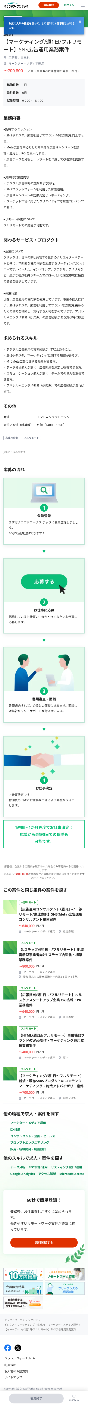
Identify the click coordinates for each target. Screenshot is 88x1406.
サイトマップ (13, 1377)
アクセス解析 (47, 1174)
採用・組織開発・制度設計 (28, 1149)
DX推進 (15, 1129)
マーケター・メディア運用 (28, 1123)
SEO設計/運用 (38, 1167)
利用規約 (10, 1365)
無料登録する (44, 1242)
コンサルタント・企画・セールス (32, 1136)
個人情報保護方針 (16, 1371)
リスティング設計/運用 (66, 1167)
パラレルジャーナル (17, 1358)
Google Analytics (22, 1174)
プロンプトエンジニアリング (29, 1142)
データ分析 (17, 1167)
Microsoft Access (71, 1174)
